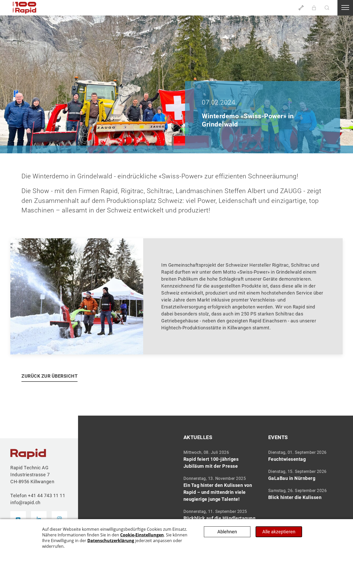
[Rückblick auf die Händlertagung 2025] (220, 518)
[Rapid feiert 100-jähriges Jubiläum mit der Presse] (220, 459)
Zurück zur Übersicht (49, 376)
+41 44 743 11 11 (46, 495)
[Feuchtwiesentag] (305, 456)
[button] (314, 7)
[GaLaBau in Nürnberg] (305, 475)
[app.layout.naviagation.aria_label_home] (24, 7)
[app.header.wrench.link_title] (301, 7)
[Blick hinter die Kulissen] (305, 494)
